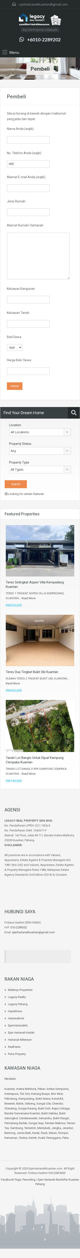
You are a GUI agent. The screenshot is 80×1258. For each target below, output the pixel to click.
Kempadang (26, 1098)
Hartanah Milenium (20, 1039)
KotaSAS (57, 1098)
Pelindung (10, 1098)
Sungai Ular (43, 1103)
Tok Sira (25, 1093)
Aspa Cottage (61, 1108)
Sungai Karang (27, 1108)
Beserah (9, 1103)
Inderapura (11, 1093)
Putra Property (17, 1054)
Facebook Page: (11, 1179)
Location (15, 425)
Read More (29, 598)
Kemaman (10, 1137)
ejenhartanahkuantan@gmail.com (43, 4)
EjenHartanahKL (18, 1025)
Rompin (63, 1133)
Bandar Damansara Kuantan (22, 1113)
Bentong (9, 1133)
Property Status (20, 444)
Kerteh (33, 1137)
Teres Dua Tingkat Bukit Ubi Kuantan (32, 672)
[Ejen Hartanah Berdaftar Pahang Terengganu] (40, 20)
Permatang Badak (15, 1123)
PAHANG (10, 1079)
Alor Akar (57, 1093)
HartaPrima (15, 1011)
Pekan (41, 1089)
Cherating (10, 1108)
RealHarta (14, 1046)
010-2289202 (18, 927)
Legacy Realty (17, 997)
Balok (20, 1103)
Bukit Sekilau (49, 1113)
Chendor (57, 1103)
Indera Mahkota (26, 1089)
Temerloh (30, 1128)
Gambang (16, 1128)
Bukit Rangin (61, 1118)
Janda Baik (24, 1133)
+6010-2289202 (44, 39)
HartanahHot (16, 1018)
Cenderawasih (28, 1118)
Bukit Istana (43, 1098)
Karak (36, 1133)
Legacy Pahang (18, 1004)
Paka (65, 1137)
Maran (53, 1133)
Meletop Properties (20, 990)
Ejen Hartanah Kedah (21, 1032)
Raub (44, 1133)
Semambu (45, 1118)
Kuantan (9, 1089)
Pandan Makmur (55, 1123)
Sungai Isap (36, 1123)
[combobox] (40, 432)
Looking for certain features (25, 494)
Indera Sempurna (57, 1089)
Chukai (23, 1137)
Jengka (56, 1128)
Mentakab (43, 1128)
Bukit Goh (44, 1108)
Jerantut (67, 1128)
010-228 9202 (57, 1173)
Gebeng (30, 1103)
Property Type (19, 462)
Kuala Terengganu (49, 1137)
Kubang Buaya (40, 1093)
